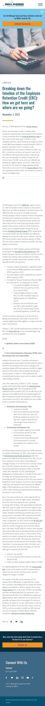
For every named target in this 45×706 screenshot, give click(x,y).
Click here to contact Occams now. (22, 613)
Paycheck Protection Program (18, 231)
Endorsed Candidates (22, 23)
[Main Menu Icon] (40, 4)
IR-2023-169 (38, 520)
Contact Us (22, 645)
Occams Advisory (31, 126)
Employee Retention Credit (31, 136)
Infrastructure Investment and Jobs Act (18, 456)
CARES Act (25, 205)
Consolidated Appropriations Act (25, 251)
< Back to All (6, 82)
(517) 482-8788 (11, 671)
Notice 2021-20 (14, 331)
